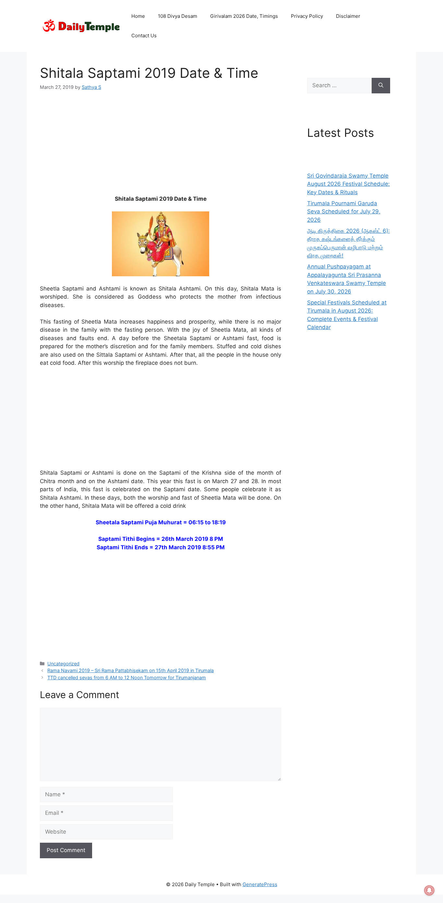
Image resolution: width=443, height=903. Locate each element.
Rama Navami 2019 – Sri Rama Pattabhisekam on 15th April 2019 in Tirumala (130, 670)
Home (138, 16)
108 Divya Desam (177, 16)
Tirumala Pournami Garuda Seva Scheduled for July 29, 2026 (343, 211)
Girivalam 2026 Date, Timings (244, 16)
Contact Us (144, 35)
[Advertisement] (160, 146)
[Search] (381, 85)
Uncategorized (63, 663)
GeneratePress (260, 884)
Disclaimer (348, 16)
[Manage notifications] (429, 890)
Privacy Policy (307, 16)
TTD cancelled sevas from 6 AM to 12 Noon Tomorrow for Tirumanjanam (126, 677)
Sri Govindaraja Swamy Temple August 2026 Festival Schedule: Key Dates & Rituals (348, 184)
